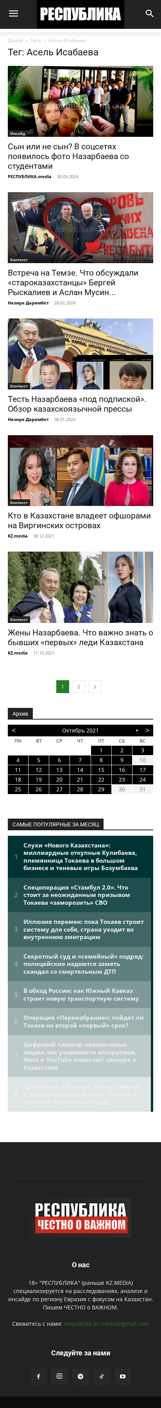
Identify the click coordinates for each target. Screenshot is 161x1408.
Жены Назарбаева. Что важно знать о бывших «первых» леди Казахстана (80, 637)
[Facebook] (38, 1377)
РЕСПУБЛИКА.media (30, 176)
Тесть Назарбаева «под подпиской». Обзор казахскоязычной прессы (77, 404)
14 (80, 769)
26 (39, 789)
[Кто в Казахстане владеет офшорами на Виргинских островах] (80, 470)
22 (101, 779)
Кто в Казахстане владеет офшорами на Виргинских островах (79, 520)
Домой (15, 40)
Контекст (19, 259)
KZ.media (18, 536)
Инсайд (17, 133)
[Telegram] (80, 1377)
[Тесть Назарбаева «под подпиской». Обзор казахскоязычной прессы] (80, 353)
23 (122, 779)
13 (59, 769)
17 (143, 769)
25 (18, 789)
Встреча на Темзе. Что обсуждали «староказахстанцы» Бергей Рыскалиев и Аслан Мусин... (73, 282)
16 (122, 769)
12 (39, 769)
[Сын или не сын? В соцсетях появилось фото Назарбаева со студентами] (80, 101)
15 (101, 769)
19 (39, 779)
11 (18, 769)
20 (59, 779)
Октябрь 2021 (80, 730)
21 (80, 779)
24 (143, 779)
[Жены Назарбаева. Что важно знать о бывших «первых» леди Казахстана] (80, 587)
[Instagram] (59, 1376)
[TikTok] (101, 1377)
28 (80, 789)
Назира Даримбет (28, 303)
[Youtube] (123, 1377)
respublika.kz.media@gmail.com (106, 1323)
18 (18, 779)
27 (59, 789)
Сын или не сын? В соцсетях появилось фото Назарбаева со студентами (68, 156)
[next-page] (95, 686)
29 (101, 789)
